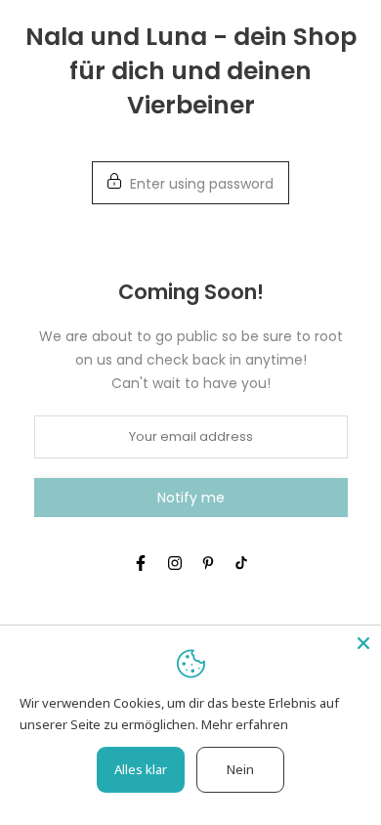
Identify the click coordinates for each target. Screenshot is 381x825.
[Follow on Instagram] (175, 563)
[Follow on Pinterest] (208, 563)
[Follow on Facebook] (140, 563)
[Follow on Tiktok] (241, 563)
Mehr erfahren (244, 724)
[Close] (363, 643)
